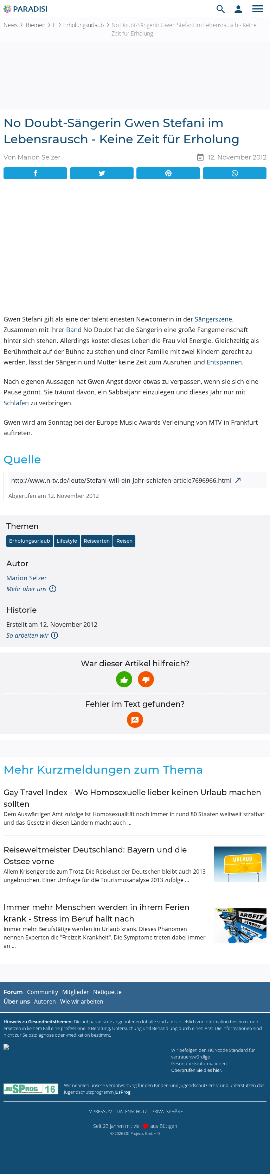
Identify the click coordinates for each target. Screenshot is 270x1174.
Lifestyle (67, 541)
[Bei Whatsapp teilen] (234, 173)
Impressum (100, 1111)
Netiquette (107, 992)
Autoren (45, 1001)
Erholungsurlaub (83, 25)
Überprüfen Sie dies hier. (196, 1070)
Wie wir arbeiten (81, 1001)
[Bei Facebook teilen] (35, 173)
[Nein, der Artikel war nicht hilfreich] (146, 679)
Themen (35, 25)
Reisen (124, 541)
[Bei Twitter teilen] (102, 173)
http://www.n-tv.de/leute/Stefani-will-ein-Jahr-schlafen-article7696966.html (121, 480)
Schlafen (16, 403)
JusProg (122, 1092)
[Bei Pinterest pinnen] (168, 173)
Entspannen (224, 362)
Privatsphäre (167, 1111)
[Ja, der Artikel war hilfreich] (124, 679)
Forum (13, 992)
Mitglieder (75, 992)
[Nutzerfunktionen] (238, 9)
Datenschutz (132, 1111)
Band (74, 329)
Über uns (17, 1001)
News (11, 25)
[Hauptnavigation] (257, 9)
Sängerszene (213, 319)
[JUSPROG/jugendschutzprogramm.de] (31, 1088)
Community (42, 992)
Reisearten (97, 541)
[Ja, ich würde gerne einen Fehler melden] (135, 720)
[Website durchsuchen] (221, 9)
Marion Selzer (26, 578)
